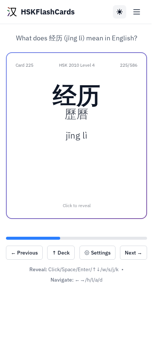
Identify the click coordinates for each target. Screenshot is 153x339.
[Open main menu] (136, 11)
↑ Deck (61, 252)
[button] (76, 135)
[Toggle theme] (119, 12)
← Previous (24, 252)
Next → (133, 252)
